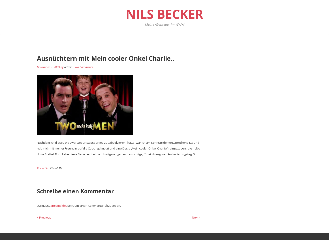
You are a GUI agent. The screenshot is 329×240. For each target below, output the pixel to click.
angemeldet (58, 206)
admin (68, 67)
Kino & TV (56, 168)
